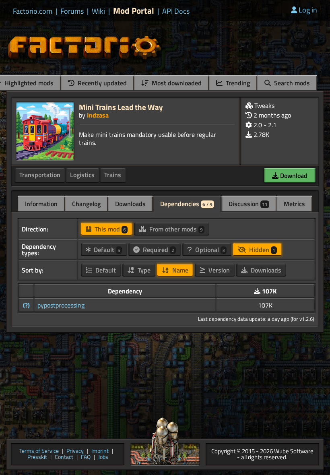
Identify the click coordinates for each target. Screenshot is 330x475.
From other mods (175, 229)
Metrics (294, 204)
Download (292, 175)
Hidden (261, 249)
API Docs (176, 11)
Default (106, 249)
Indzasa (98, 115)
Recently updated (101, 83)
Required (157, 249)
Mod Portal (133, 10)
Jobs (103, 457)
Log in (308, 9)
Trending (237, 83)
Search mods (291, 83)
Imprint (100, 451)
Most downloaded (176, 83)
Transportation (39, 175)
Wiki (98, 11)
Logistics (82, 175)
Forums (72, 11)
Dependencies (186, 204)
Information (41, 204)
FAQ (86, 457)
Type (143, 270)
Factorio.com (32, 11)
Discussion (248, 204)
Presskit (37, 457)
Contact (64, 457)
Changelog (86, 204)
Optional (209, 249)
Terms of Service (39, 451)
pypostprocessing (61, 305)
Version (218, 270)
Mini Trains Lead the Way (121, 107)
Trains (112, 175)
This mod (109, 229)
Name (179, 270)
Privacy (75, 451)
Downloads (130, 204)
